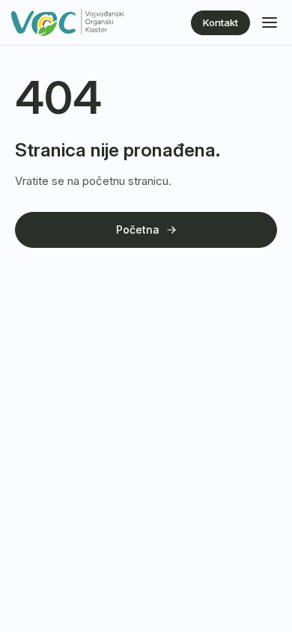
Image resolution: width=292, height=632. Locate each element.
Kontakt (220, 22)
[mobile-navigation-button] (269, 22)
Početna (137, 229)
